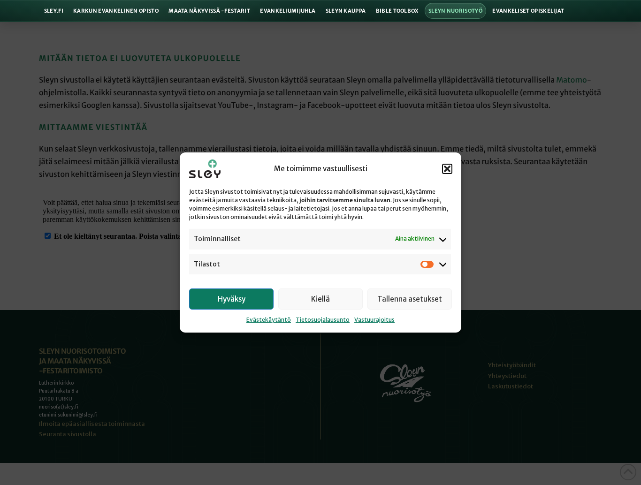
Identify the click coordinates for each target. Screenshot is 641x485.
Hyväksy (231, 299)
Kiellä (320, 299)
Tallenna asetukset (409, 299)
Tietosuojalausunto (323, 319)
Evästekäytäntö (268, 319)
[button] (447, 169)
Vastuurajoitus (374, 319)
